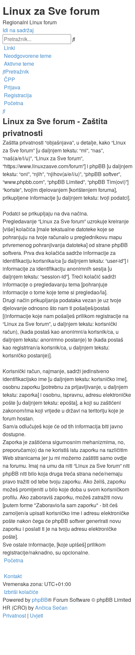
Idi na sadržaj (18, 30)
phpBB (40, 599)
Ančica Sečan (51, 607)
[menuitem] (27, 55)
